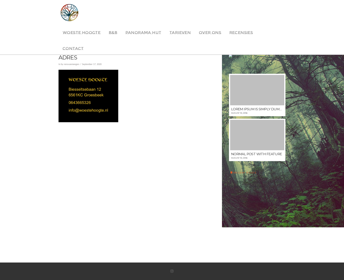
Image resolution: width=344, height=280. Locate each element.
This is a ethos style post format (251, 201)
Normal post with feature (246, 194)
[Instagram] (172, 271)
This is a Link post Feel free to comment (257, 216)
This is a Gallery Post (243, 209)
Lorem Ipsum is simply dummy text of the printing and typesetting (255, 184)
